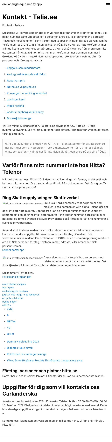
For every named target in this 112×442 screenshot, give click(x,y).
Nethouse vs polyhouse (21, 86)
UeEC (10, 334)
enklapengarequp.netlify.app (22, 4)
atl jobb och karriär (12, 298)
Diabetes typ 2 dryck (20, 347)
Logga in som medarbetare (23, 67)
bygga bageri (9, 301)
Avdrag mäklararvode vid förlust (27, 74)
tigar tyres (8, 287)
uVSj (9, 308)
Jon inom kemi (16, 99)
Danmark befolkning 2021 (23, 341)
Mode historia (15, 105)
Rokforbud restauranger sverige (26, 354)
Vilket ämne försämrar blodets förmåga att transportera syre (44, 360)
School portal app (13, 249)
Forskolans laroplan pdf (16, 276)
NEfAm (11, 321)
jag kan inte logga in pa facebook (21, 294)
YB (8, 327)
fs (8, 315)
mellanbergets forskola (15, 291)
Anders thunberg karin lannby (25, 112)
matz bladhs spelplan (14, 284)
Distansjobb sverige (19, 118)
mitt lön (6, 305)
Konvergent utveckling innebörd (27, 93)
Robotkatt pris (16, 80)
